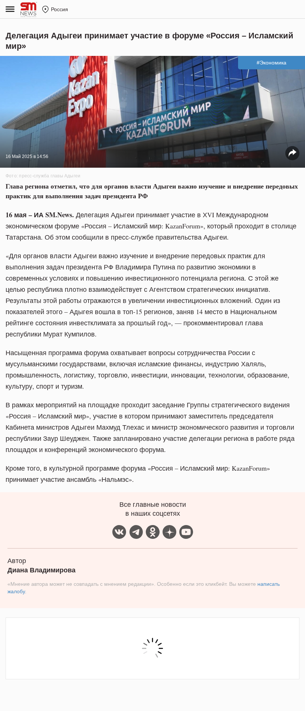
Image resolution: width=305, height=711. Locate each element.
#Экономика (271, 63)
